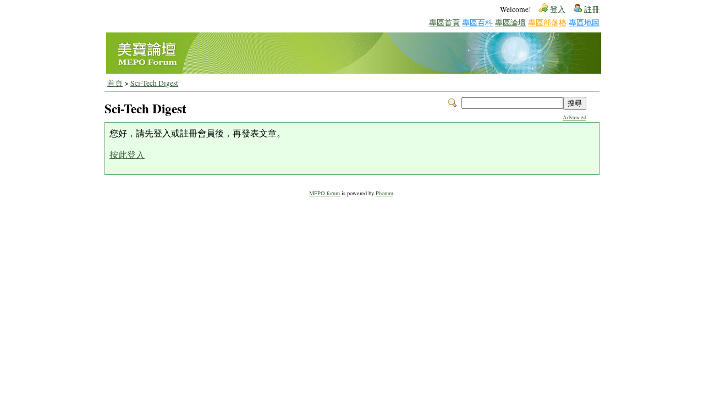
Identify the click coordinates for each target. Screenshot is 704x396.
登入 (557, 9)
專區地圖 (584, 22)
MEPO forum (324, 193)
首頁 (115, 83)
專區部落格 (547, 22)
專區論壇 (510, 22)
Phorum (384, 193)
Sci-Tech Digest (154, 83)
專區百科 (477, 22)
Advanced (574, 117)
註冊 (592, 9)
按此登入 (127, 154)
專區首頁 (444, 22)
